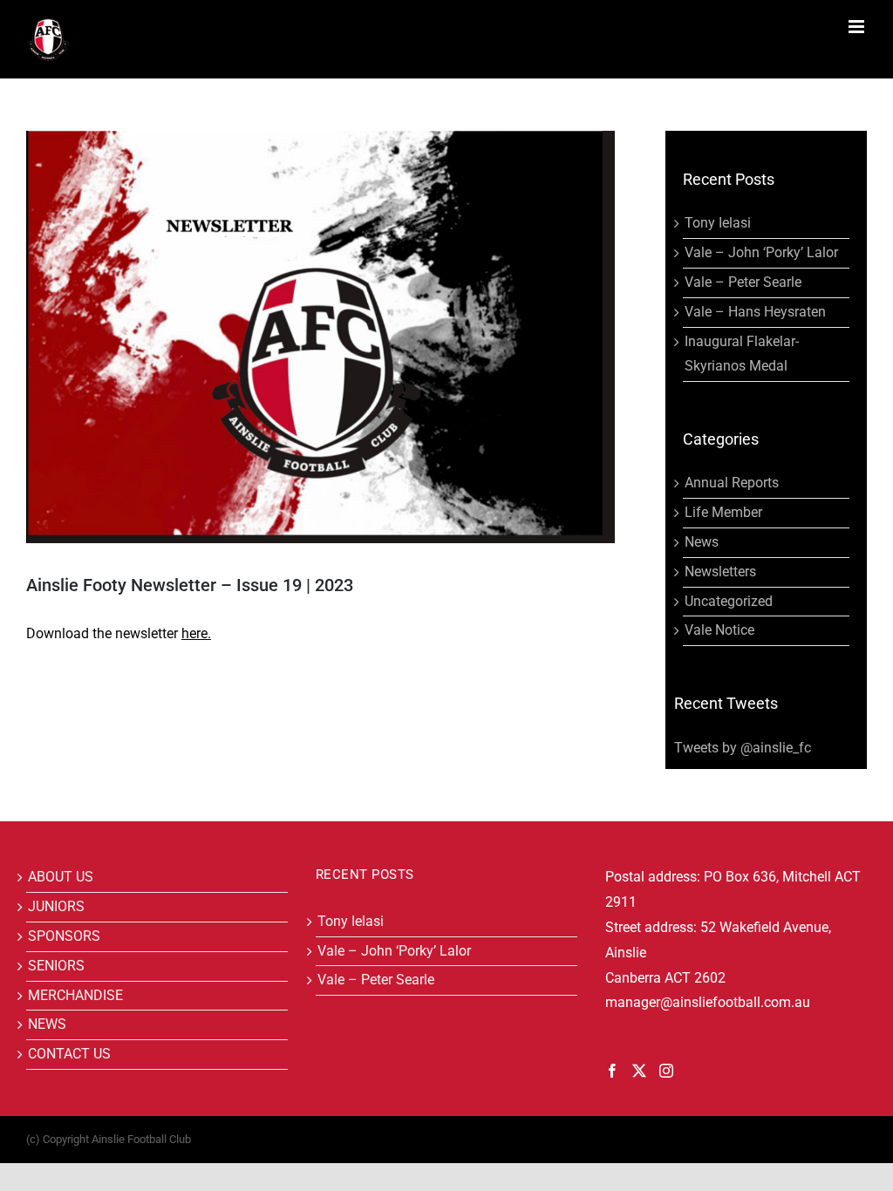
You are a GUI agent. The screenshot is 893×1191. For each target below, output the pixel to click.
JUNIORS (56, 906)
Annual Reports (732, 482)
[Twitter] (639, 1071)
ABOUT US (60, 876)
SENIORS (56, 965)
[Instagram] (666, 1071)
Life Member (723, 512)
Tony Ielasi (718, 222)
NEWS (47, 1024)
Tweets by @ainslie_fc (742, 747)
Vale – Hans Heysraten (755, 311)
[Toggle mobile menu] (858, 26)
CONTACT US (69, 1053)
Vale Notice (719, 630)
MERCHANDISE (75, 995)
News (702, 542)
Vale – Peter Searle (743, 282)
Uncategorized (729, 601)
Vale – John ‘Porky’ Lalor (761, 252)
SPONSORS (64, 936)
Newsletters (720, 571)
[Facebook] (612, 1071)
